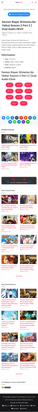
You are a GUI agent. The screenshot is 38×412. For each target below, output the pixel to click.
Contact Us (15, 405)
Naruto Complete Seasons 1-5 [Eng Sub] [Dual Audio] (9, 247)
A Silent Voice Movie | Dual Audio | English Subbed (8, 323)
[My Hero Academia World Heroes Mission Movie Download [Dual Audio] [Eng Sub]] (28, 315)
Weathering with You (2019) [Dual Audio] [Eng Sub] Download (9, 365)
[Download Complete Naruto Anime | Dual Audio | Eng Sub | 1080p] (28, 337)
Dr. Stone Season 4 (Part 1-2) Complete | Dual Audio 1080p (9, 164)
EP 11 (23, 103)
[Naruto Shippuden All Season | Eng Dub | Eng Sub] (9, 219)
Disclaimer (16, 408)
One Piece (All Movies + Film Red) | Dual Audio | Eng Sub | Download (8, 345)
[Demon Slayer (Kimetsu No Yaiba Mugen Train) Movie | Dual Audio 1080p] (28, 357)
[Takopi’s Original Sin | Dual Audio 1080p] (9, 139)
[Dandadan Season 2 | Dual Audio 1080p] (28, 139)
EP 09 (28, 97)
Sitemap (24, 408)
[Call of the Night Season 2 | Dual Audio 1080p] (28, 156)
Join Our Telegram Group (20, 14)
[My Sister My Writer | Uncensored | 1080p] (28, 199)
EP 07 (9, 97)
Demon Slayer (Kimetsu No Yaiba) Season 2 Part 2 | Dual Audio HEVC (9, 207)
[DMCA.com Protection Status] (6, 388)
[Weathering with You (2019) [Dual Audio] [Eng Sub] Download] (9, 357)
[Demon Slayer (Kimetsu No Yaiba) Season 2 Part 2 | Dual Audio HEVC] (9, 199)
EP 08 (19, 97)
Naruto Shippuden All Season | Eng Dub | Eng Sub (8, 227)
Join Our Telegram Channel (19, 181)
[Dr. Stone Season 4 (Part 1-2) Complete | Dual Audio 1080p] (9, 156)
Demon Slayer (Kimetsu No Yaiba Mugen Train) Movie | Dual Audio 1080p (28, 365)
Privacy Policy (25, 405)
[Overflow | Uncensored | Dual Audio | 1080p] (9, 259)
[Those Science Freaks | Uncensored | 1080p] (28, 239)
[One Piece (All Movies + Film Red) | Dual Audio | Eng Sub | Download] (9, 337)
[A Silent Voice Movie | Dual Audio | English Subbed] (9, 315)
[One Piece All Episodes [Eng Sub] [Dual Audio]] (28, 219)
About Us (6, 405)
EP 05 (19, 91)
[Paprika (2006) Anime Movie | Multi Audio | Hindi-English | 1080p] (28, 259)
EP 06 (28, 91)
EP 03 (28, 85)
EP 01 (9, 85)
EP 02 (19, 85)
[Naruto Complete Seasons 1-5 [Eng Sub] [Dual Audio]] (9, 239)
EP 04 (10, 91)
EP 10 (14, 103)
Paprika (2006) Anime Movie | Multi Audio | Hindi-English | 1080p (27, 267)
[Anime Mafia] (19, 2)
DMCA (34, 405)
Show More (19, 276)
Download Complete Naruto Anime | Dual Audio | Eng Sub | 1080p (27, 345)
